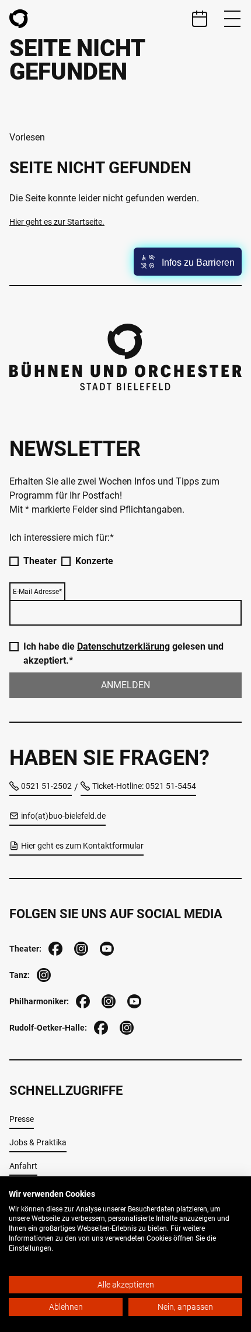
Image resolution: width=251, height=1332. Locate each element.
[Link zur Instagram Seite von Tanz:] (42, 973)
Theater (40, 561)
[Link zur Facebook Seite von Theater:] (54, 947)
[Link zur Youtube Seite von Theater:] (105, 947)
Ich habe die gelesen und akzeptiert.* (123, 653)
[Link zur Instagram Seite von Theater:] (80, 947)
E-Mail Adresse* (37, 592)
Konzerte (94, 561)
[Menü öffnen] (232, 18)
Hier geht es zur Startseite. (56, 221)
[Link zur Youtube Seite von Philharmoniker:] (133, 999)
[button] (188, 262)
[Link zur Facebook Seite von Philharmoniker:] (82, 999)
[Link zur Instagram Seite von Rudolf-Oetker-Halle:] (125, 1026)
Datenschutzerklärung (123, 646)
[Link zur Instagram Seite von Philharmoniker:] (107, 999)
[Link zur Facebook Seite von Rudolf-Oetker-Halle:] (100, 1026)
